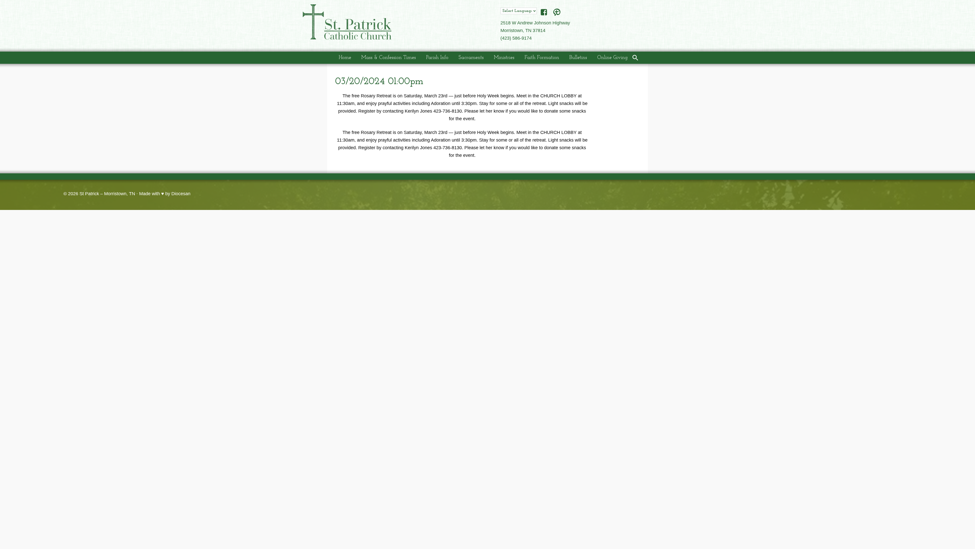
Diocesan (180, 193)
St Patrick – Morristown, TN (107, 193)
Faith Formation (542, 57)
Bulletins (578, 57)
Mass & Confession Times (388, 57)
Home (345, 57)
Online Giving (612, 57)
